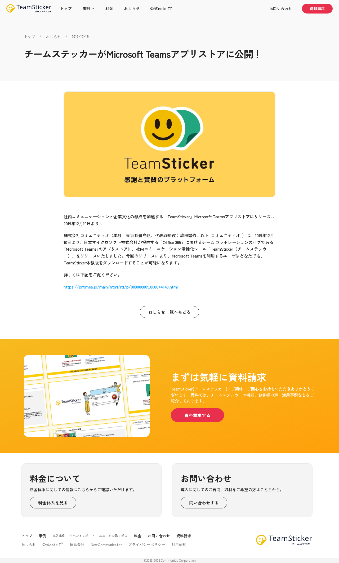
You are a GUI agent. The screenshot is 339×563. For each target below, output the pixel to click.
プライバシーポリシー (146, 544)
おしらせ (53, 36)
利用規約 (179, 544)
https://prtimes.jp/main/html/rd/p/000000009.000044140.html (120, 286)
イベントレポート (82, 535)
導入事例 (58, 535)
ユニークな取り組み (113, 535)
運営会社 (77, 544)
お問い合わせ (159, 535)
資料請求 (183, 535)
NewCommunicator (106, 544)
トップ (29, 36)
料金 (137, 535)
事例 (42, 535)
